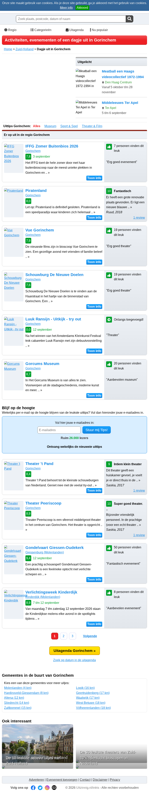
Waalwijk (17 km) (88, 697)
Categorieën (42, 30)
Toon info (94, 178)
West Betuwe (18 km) (90, 702)
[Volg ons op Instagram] (47, 787)
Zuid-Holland (25, 49)
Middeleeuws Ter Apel (120, 103)
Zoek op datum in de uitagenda (74, 660)
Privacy (115, 779)
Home (8, 49)
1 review (139, 217)
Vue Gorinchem (39, 230)
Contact (85, 779)
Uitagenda (76, 30)
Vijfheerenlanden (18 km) (93, 707)
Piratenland (36, 190)
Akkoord (82, 7)
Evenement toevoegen (61, 779)
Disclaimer (100, 779)
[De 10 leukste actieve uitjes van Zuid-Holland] (37, 767)
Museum (50, 126)
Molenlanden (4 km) (17, 687)
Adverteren (36, 779)
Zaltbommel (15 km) (17, 707)
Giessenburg (44, 552)
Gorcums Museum (42, 364)
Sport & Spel (69, 126)
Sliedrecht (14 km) (16, 702)
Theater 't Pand (39, 464)
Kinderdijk (42, 597)
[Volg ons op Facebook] (33, 787)
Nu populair (99, 30)
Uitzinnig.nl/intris (87, 787)
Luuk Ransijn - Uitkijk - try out (53, 319)
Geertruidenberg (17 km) (93, 693)
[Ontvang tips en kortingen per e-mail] (54, 787)
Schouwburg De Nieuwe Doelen (54, 275)
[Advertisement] (37, 84)
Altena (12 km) (14, 697)
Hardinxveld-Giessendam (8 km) (26, 693)
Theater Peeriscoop (43, 503)
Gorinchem (33, 151)
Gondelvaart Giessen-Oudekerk (54, 547)
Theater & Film (92, 126)
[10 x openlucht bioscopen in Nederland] (111, 767)
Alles (36, 126)
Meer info (66, 7)
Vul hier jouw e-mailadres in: (74, 422)
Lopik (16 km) (85, 687)
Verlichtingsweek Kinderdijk (51, 592)
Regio (11, 30)
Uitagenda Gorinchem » (75, 651)
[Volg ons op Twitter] (40, 787)
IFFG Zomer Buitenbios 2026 (51, 146)
